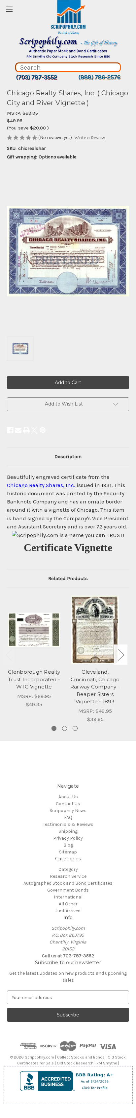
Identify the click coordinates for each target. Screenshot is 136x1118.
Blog (68, 845)
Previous (8, 654)
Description (68, 456)
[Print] (26, 430)
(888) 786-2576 (99, 77)
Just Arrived (68, 911)
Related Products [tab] (68, 578)
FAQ (68, 817)
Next (120, 654)
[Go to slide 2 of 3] (64, 728)
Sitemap (68, 852)
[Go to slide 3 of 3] (75, 728)
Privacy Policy (68, 838)
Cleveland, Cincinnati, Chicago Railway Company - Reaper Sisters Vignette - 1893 (95, 687)
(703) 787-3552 (36, 77)
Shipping (68, 831)
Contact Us (68, 803)
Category (68, 869)
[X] (34, 430)
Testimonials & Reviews (68, 824)
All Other (68, 904)
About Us (68, 797)
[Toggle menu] (9, 9)
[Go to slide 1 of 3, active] (53, 728)
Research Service (68, 876)
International (68, 897)
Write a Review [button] (90, 138)
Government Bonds (68, 890)
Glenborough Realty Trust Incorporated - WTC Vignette (34, 679)
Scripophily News (68, 810)
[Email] (18, 430)
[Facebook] (10, 430)
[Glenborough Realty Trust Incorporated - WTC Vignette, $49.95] (34, 629)
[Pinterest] (42, 430)
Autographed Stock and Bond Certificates (68, 883)
